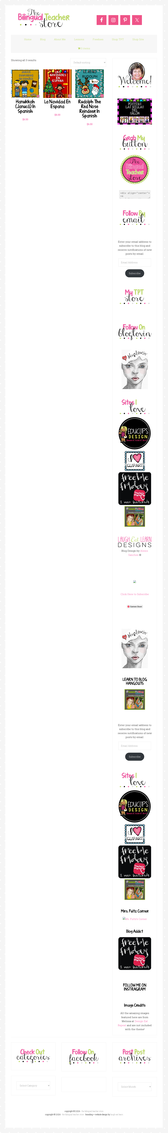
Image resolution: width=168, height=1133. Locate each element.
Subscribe (135, 273)
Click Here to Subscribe (135, 594)
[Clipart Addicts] (135, 470)
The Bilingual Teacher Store (44, 18)
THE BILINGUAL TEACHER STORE (73, 1114)
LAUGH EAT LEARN (117, 1114)
